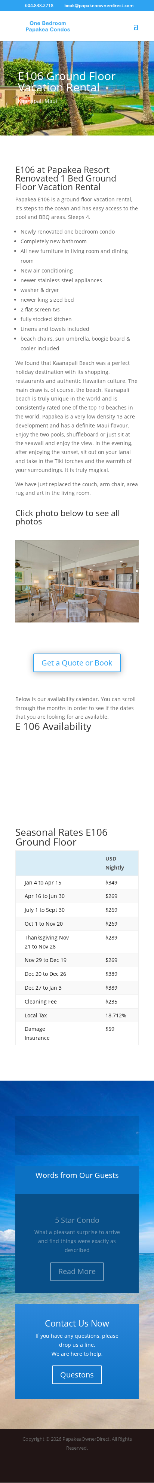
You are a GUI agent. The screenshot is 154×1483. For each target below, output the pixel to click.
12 (96, 614)
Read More (77, 1266)
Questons (77, 1375)
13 (102, 614)
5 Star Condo (77, 1215)
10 (83, 614)
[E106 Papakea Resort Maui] (77, 620)
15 (115, 614)
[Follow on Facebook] (118, 1470)
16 (121, 614)
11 (90, 614)
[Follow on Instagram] (133, 1470)
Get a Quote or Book (77, 663)
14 (109, 614)
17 (128, 614)
